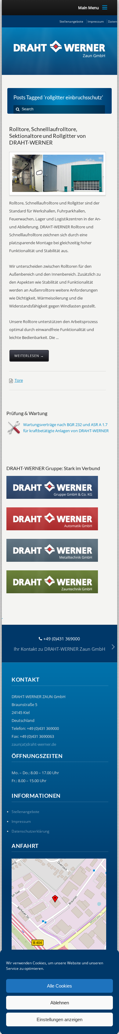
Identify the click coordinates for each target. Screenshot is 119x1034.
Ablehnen (59, 1002)
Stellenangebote (71, 21)
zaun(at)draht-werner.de (34, 744)
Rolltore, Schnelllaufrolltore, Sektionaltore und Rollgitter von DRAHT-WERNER (47, 135)
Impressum (96, 21)
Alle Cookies (59, 985)
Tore (19, 380)
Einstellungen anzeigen (59, 1019)
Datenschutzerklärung (30, 831)
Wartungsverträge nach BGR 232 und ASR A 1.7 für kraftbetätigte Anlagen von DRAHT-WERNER (66, 427)
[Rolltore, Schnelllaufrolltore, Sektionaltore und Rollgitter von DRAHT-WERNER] (58, 173)
